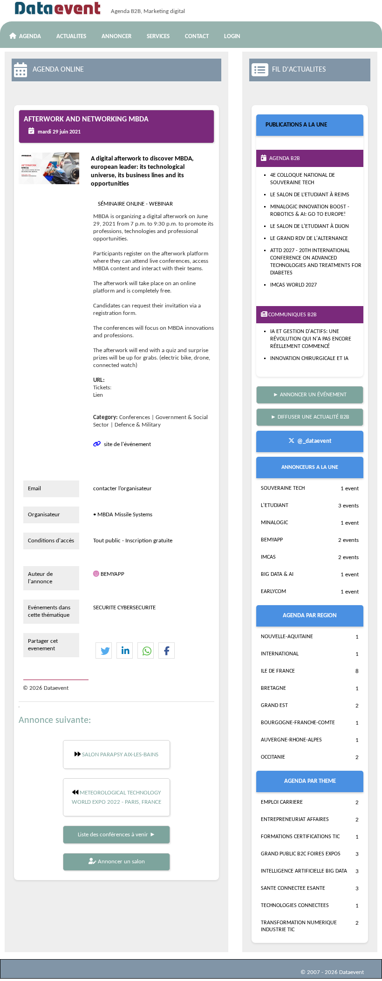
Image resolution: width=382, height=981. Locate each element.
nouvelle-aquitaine (287, 637)
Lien (98, 395)
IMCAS (268, 557)
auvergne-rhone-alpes (291, 740)
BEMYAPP (112, 574)
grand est (274, 705)
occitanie (273, 757)
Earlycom (273, 591)
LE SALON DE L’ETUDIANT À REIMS (309, 195)
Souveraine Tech (283, 488)
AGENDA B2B (283, 158)
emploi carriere (282, 802)
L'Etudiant (274, 505)
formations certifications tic (300, 837)
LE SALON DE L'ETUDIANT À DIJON (309, 226)
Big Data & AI (277, 574)
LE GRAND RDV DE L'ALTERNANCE (309, 238)
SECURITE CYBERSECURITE (124, 608)
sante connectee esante (293, 888)
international (280, 654)
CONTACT (197, 36)
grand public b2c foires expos (301, 854)
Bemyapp (272, 540)
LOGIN (232, 36)
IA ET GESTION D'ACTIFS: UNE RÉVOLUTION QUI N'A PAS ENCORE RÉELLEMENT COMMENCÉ (310, 339)
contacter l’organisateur (122, 489)
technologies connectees (295, 905)
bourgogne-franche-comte (298, 723)
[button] (104, 651)
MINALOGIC (274, 523)
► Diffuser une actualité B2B (310, 417)
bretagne (273, 688)
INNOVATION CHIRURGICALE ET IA (309, 358)
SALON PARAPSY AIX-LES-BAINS (119, 755)
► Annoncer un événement (310, 395)
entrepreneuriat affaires (295, 819)
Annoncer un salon (120, 862)
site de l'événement (126, 444)
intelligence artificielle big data (304, 871)
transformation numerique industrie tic (299, 926)
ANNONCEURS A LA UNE (309, 467)
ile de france (278, 671)
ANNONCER (116, 36)
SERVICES (158, 36)
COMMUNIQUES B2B (292, 315)
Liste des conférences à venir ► (117, 835)
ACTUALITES (71, 36)
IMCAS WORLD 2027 (293, 285)
